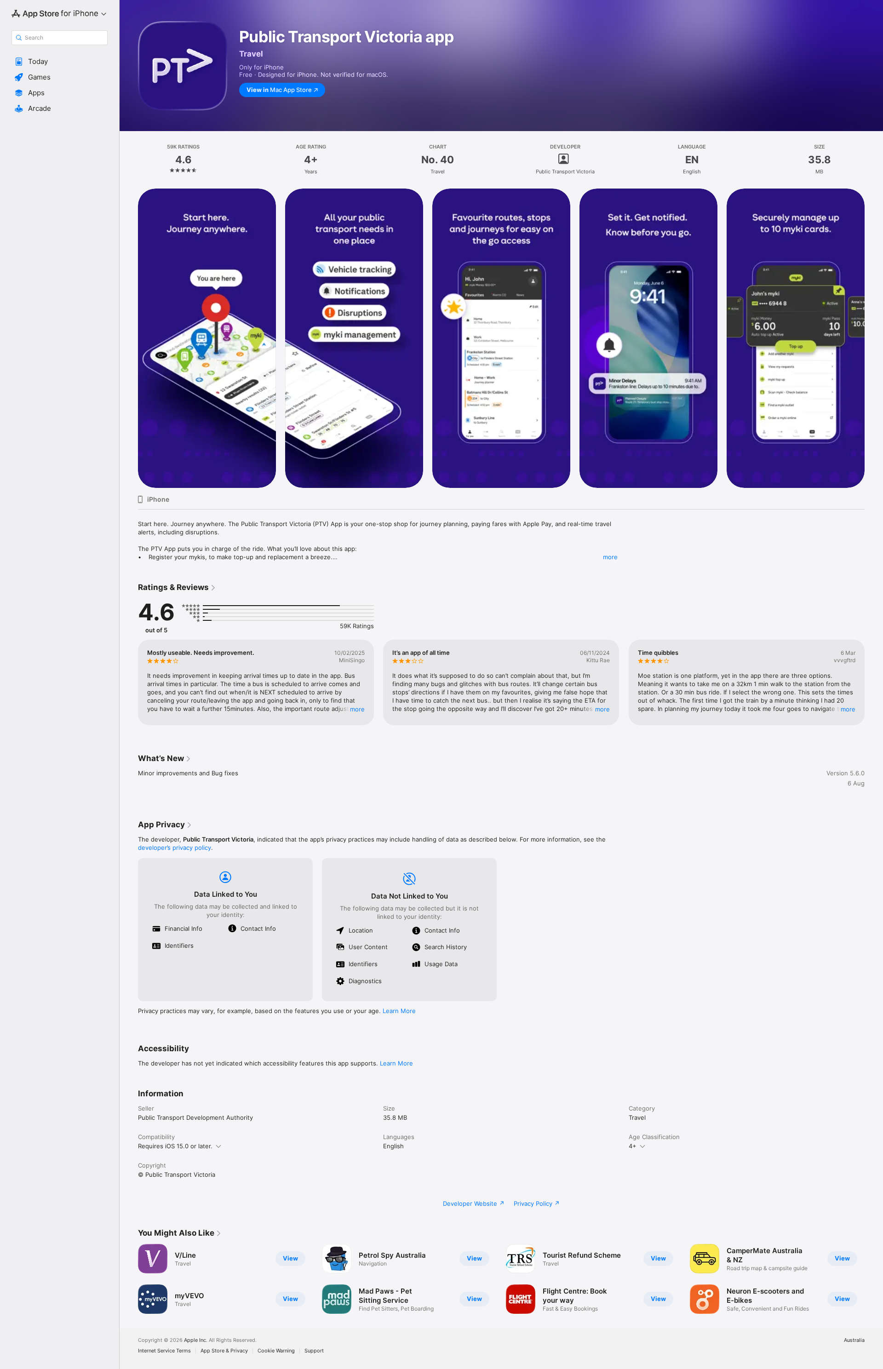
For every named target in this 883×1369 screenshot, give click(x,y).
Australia (854, 1340)
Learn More (399, 1010)
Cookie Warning (276, 1350)
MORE (357, 709)
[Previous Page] (128, 338)
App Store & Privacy (224, 1350)
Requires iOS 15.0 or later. (175, 1146)
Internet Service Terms (164, 1350)
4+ (632, 1146)
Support (314, 1350)
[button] (59, 62)
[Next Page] (873, 338)
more (610, 557)
